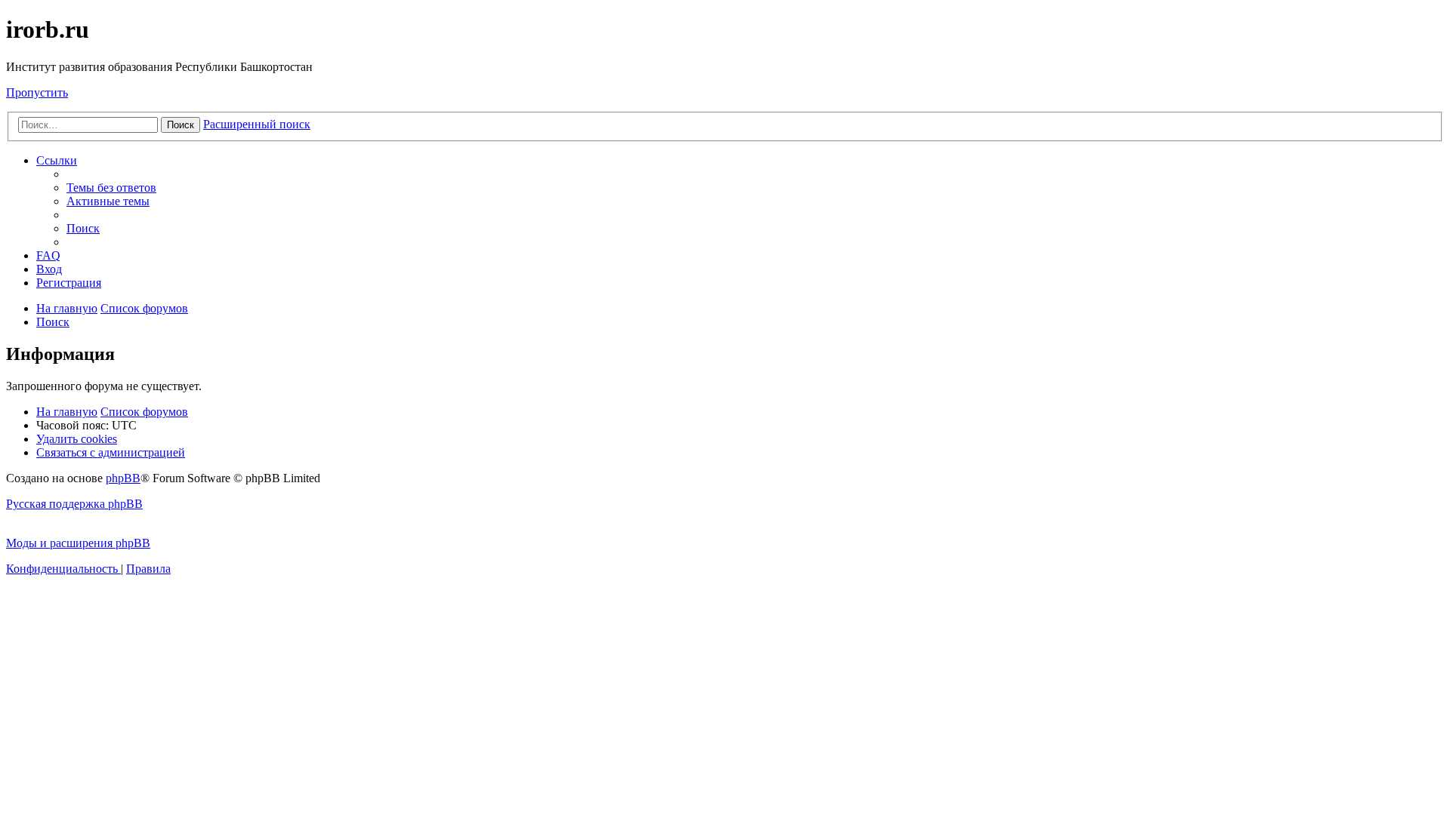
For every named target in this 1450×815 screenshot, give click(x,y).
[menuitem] (111, 187)
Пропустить (37, 92)
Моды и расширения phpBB (78, 543)
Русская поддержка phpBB (74, 503)
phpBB (123, 478)
